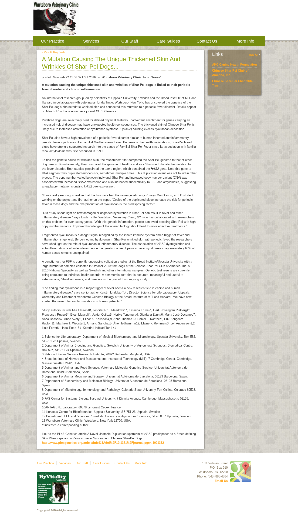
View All (253, 54)
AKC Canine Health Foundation (234, 64)
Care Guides (168, 41)
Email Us (221, 481)
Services (91, 41)
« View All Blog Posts (53, 52)
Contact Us (206, 41)
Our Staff (129, 41)
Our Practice (52, 41)
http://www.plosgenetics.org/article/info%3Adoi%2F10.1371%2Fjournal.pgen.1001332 (103, 442)
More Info (245, 41)
